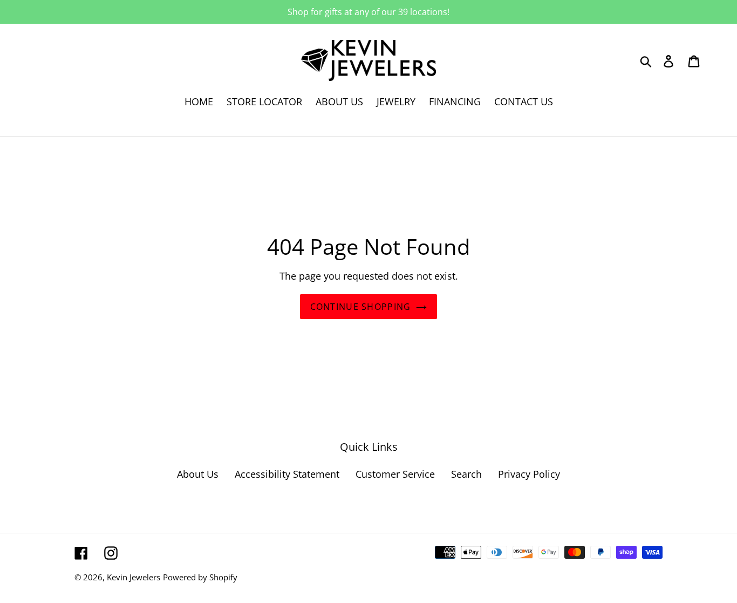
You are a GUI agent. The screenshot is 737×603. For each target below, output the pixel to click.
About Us (198, 474)
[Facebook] (81, 552)
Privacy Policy (529, 474)
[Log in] (669, 60)
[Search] (647, 60)
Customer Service (395, 474)
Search (466, 474)
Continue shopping (360, 307)
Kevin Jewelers (133, 577)
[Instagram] (111, 552)
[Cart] (694, 60)
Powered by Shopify (200, 577)
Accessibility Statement (287, 474)
